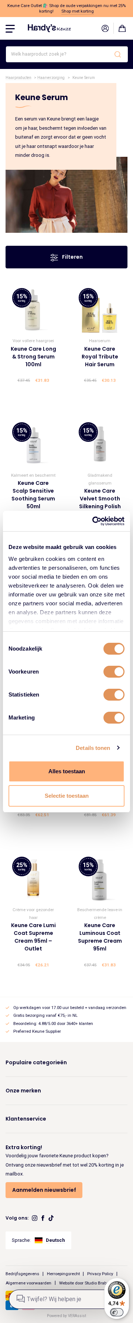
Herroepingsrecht (63, 1273)
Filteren (72, 257)
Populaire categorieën (36, 1062)
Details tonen (93, 748)
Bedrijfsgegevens (22, 1273)
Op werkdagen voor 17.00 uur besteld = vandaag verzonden (69, 1007)
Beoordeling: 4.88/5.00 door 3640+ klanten (53, 1023)
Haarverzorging (51, 77)
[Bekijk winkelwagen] (122, 28)
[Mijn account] (105, 28)
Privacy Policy (100, 1273)
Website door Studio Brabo (84, 1282)
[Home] (49, 28)
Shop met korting (77, 11)
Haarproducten (18, 77)
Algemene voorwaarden (28, 1282)
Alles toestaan (66, 771)
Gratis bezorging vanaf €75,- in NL (45, 1015)
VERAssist (77, 1316)
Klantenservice (26, 1118)
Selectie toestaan (67, 796)
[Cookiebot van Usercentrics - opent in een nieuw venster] (94, 521)
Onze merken (23, 1090)
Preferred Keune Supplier (37, 1031)
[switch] (114, 672)
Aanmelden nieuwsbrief (44, 1190)
